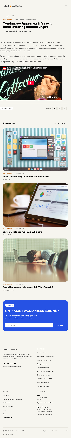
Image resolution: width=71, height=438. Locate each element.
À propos (6, 395)
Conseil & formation (43, 367)
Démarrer (60, 325)
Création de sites (42, 353)
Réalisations (7, 403)
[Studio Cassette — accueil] (12, 5)
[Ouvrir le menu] (66, 6)
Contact (5, 414)
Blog (4, 410)
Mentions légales (42, 431)
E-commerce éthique (44, 375)
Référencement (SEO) (44, 360)
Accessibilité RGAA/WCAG (45, 371)
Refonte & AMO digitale (44, 379)
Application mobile (43, 382)
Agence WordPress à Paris (46, 403)
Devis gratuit (8, 417)
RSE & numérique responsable (12, 399)
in (54, 108)
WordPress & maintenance (45, 356)
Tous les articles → (61, 124)
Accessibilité (64, 431)
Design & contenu (42, 364)
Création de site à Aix (44, 414)
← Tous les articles (9, 16)
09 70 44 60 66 (9, 363)
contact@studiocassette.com (12, 366)
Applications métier (43, 386)
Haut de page (8, 434)
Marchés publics (8, 406)
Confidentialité (53, 431)
